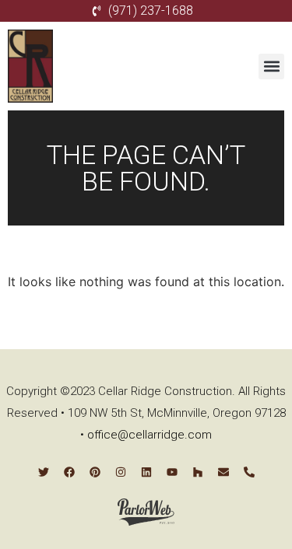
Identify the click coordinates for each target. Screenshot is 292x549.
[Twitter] (44, 472)
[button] (271, 66)
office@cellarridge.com (149, 435)
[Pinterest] (95, 472)
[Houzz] (198, 472)
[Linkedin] (146, 472)
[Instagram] (121, 472)
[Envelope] (223, 472)
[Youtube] (172, 472)
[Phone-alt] (249, 472)
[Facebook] (69, 472)
